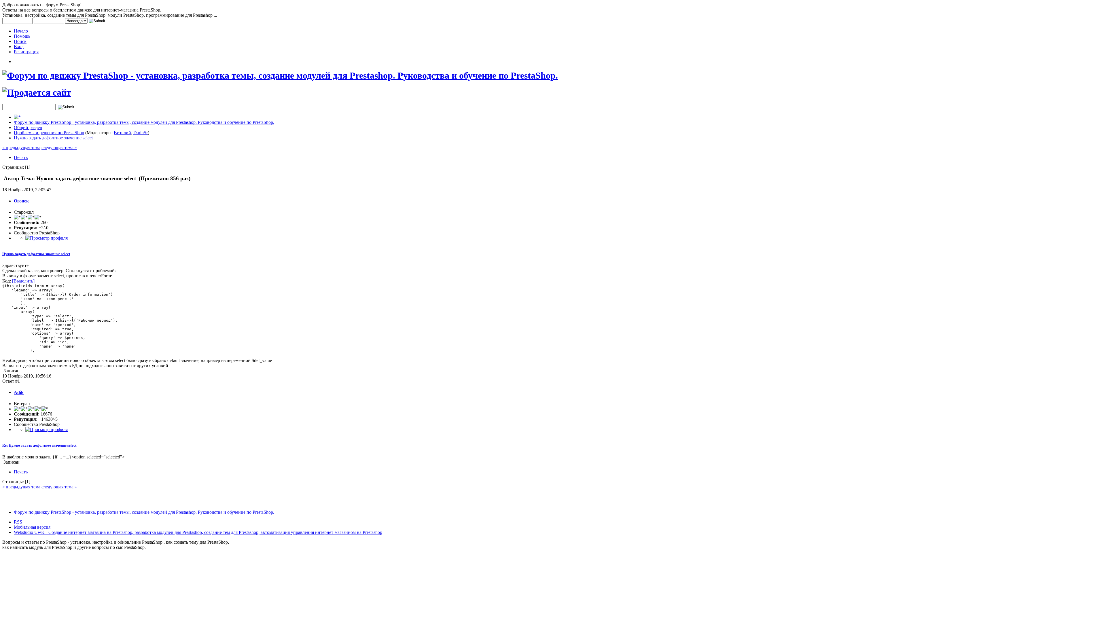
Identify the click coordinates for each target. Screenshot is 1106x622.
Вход (19, 46)
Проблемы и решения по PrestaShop (49, 132)
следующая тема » (59, 147)
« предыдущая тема (21, 147)
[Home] (17, 117)
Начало (21, 31)
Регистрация (26, 51)
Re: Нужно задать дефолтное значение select (39, 445)
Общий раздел (28, 127)
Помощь (22, 36)
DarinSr (140, 132)
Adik (19, 392)
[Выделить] (23, 280)
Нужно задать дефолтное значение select (53, 137)
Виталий (122, 132)
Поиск (20, 41)
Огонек (21, 200)
